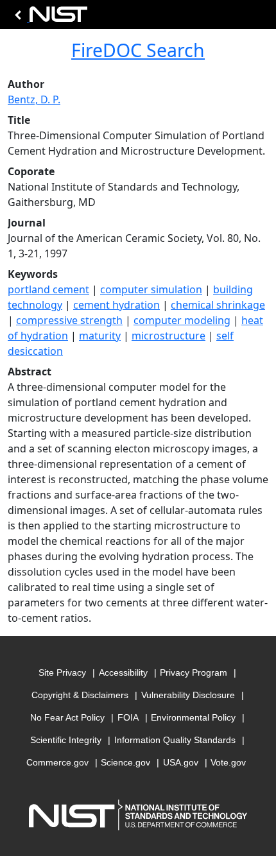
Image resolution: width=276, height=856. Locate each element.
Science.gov (125, 762)
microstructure (168, 336)
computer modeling (182, 320)
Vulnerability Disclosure (188, 695)
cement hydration (116, 305)
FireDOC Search (138, 50)
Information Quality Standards (175, 740)
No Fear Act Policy (67, 717)
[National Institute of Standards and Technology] (48, 17)
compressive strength (69, 320)
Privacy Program (193, 672)
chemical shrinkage (218, 305)
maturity (100, 336)
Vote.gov (228, 762)
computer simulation (151, 289)
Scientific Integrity (65, 740)
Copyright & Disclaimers (79, 695)
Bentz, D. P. (34, 99)
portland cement (48, 289)
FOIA (128, 717)
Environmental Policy (193, 717)
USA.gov (180, 762)
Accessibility (123, 672)
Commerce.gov (57, 762)
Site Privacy (62, 672)
